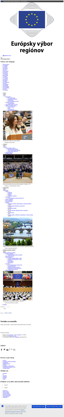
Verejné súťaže (11, 109)
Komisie (7, 202)
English (5, 72)
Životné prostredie (6, 393)
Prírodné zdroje (11, 212)
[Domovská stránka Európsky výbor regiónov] (32, 53)
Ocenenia (7, 263)
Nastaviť (6, 385)
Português (5, 84)
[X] (9, 349)
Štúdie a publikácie (9, 199)
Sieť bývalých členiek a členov (14, 150)
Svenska (5, 89)
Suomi (5, 88)
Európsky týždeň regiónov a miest (14, 259)
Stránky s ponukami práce (11, 105)
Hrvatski (5, 75)
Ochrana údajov (6, 392)
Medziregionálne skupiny (13, 149)
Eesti (4, 69)
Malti (5, 81)
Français (5, 73)
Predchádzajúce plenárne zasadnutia (15, 254)
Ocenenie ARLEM (12, 266)
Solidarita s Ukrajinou (12, 195)
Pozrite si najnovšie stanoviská (11, 248)
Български (6, 64)
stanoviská (11, 334)
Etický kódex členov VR (13, 151)
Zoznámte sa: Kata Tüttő (9, 142)
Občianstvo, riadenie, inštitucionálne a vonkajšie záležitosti (19, 203)
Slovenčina (6, 86)
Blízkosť (9, 194)
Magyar (5, 79)
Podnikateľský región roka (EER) (14, 268)
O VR (5, 93)
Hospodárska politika (12, 208)
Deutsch (5, 68)
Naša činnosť (6, 187)
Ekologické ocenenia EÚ (13, 269)
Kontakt (6, 387)
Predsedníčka (8, 96)
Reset (5, 308)
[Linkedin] (7, 350)
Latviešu (5, 77)
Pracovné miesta (11, 106)
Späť (4, 94)
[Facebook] (1, 350)
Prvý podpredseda (11, 97)
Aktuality (5, 304)
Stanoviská (8, 196)
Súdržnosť (10, 192)
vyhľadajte (19, 334)
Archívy (4, 360)
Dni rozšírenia (11, 261)
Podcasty (5, 364)
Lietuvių (5, 78)
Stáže (9, 107)
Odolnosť (10, 193)
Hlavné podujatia (9, 257)
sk (1, 57)
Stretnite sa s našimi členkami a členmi (12, 185)
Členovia (5, 144)
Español (5, 65)
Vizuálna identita (6, 368)
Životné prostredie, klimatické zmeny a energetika (18, 210)
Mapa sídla (5, 397)
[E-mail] (14, 350)
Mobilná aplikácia (6, 363)
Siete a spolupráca (9, 200)
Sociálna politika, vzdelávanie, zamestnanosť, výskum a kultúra (20, 214)
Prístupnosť (5, 390)
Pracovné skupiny (9, 201)
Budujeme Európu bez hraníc (14, 267)
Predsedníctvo (11, 100)
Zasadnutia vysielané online (8, 365)
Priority (7, 191)
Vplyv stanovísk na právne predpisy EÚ (16, 198)
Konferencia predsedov (12, 99)
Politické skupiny (9, 153)
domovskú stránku (12, 335)
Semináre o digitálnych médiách (9, 361)
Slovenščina (6, 87)
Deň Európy (10, 262)
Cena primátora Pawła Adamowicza (15, 264)
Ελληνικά (5, 71)
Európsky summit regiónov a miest (15, 258)
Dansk (5, 67)
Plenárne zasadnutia (9, 253)
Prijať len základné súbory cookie (54, 406)
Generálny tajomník (9, 102)
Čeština (5, 66)
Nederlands (6, 82)
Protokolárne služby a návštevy (12, 104)
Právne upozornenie (7, 395)
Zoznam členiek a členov (10, 148)
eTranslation (5, 362)
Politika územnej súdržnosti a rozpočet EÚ (16, 205)
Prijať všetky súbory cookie (39, 406)
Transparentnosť (11, 103)
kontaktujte (17, 337)
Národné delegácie (9, 152)
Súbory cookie (6, 391)
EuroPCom (10, 260)
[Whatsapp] (11, 349)
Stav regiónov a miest (10, 255)
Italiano (5, 76)
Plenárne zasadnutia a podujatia (9, 250)
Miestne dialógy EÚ (9, 270)
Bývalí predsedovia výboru (13, 101)
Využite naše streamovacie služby (11, 302)
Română (5, 85)
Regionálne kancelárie (12, 110)
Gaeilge (5, 74)
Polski (5, 83)
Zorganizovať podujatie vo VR (9, 367)
